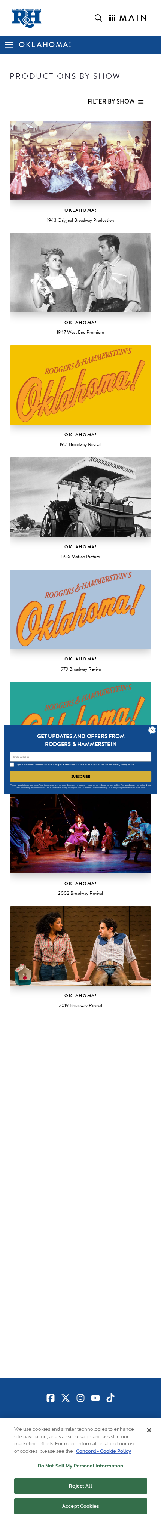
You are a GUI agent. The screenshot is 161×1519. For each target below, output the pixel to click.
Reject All (80, 1486)
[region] (80, 1468)
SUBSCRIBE (80, 776)
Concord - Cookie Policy (103, 1451)
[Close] (149, 1430)
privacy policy (113, 785)
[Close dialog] (152, 730)
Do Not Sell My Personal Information (81, 1466)
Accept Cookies (80, 1506)
